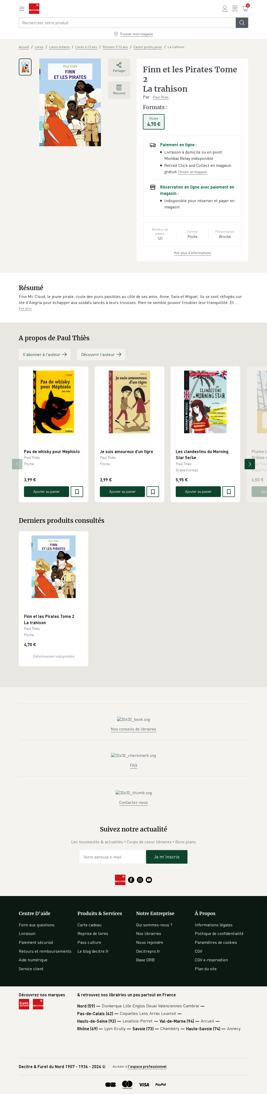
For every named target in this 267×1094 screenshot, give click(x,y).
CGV (198, 951)
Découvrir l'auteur (98, 354)
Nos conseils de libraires (133, 729)
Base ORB (145, 959)
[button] (133, 300)
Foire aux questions (36, 924)
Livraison (27, 933)
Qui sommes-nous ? (154, 924)
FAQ (133, 765)
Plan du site (206, 968)
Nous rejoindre (149, 942)
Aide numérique (33, 959)
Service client (31, 968)
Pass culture (89, 942)
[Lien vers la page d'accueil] (34, 8)
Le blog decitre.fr (93, 951)
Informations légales (214, 924)
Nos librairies (148, 933)
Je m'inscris (167, 856)
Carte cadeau (89, 924)
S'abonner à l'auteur (41, 354)
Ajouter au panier (46, 491)
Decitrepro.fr (148, 951)
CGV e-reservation (211, 959)
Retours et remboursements (45, 951)
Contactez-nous (133, 802)
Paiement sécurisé (36, 942)
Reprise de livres (92, 933)
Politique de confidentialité (219, 933)
